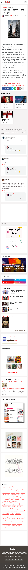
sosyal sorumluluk (6, 525)
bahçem (23, 496)
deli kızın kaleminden (7, 508)
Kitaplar (20, 492)
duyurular (20, 508)
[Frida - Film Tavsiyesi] (7, 99)
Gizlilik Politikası (11, 567)
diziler (15, 508)
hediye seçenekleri (12, 515)
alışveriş (13, 494)
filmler (9, 85)
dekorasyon (19, 506)
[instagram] (12, 560)
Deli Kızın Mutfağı (20, 489)
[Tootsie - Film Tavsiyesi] (7, 114)
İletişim (18, 567)
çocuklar (5, 527)
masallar (4, 520)
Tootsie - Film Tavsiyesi (5, 120)
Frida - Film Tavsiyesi (5, 105)
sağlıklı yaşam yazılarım (12, 523)
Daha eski (24, 223)
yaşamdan (19, 525)
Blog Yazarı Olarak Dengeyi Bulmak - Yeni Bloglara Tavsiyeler (17, 291)
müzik (21, 520)
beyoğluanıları (6, 499)
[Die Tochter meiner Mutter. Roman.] (5, 327)
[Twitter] (12, 88)
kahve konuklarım (12, 518)
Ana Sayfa (4, 7)
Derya (11, 147)
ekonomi (22, 511)
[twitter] (9, 560)
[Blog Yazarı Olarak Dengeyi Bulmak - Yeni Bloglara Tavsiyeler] (5, 292)
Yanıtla (3, 143)
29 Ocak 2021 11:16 (8, 159)
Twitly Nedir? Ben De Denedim (16, 296)
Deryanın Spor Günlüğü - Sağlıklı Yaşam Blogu (13, 381)
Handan (7, 179)
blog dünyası (14, 501)
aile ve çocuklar (6, 494)
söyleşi (13, 525)
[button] (1, 2)
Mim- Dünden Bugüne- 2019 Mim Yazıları (17, 308)
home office (20, 515)
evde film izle (11, 7)
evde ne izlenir (17, 83)
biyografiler (22, 499)
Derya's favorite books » (20, 330)
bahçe (10, 496)
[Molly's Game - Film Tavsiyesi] (21, 99)
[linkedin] (21, 560)
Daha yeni (4, 223)
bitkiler (16, 499)
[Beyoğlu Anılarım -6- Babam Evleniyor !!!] (5, 304)
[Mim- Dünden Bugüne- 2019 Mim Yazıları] (5, 309)
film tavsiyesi (5, 85)
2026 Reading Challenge (10, 336)
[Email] (20, 88)
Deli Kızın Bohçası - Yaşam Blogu (18, 565)
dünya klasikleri (6, 511)
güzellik (4, 515)
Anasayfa (5, 567)
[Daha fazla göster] (23, 88)
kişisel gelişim (21, 518)
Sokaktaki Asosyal (10, 137)
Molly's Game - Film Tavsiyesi (20, 105)
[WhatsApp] (15, 88)
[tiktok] (18, 560)
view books (15, 342)
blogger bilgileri (15, 504)
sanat (4, 523)
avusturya (5, 496)
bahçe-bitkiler (16, 496)
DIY (13, 487)
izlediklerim (14, 85)
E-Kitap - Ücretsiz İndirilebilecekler (10, 492)
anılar (18, 494)
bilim (12, 499)
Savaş (6, 158)
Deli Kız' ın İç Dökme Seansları (9, 489)
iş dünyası (5, 518)
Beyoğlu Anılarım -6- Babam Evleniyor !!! (16, 303)
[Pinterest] (18, 88)
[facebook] (8, 280)
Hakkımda (23, 567)
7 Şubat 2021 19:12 (13, 148)
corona (14, 506)
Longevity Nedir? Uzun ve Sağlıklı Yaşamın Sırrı (13, 388)
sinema (20, 523)
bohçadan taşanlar (7, 506)
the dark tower (21, 85)
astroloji (22, 494)
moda (9, 520)
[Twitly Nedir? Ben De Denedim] (5, 298)
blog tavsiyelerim (6, 504)
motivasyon (15, 520)
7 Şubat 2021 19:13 (13, 169)
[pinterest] (15, 560)
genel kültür (18, 513)
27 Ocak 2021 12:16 (8, 138)
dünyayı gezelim (14, 511)
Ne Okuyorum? (7, 316)
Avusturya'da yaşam (7, 487)
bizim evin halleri (6, 501)
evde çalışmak (6, 513)
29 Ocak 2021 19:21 (8, 181)
